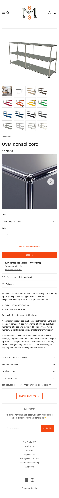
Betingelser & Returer (29, 458)
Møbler (29, 450)
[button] (29, 396)
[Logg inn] (49, 12)
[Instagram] (32, 480)
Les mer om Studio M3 (13, 270)
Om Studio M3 (29, 442)
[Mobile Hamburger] (3, 12)
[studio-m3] (29, 12)
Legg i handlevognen (29, 246)
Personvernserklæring (29, 462)
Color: (4, 214)
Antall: (4, 228)
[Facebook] (26, 480)
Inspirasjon (29, 446)
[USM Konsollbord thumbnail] (7, 91)
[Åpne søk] (7, 12)
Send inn (47, 428)
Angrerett (29, 466)
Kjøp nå (29, 255)
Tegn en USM (29, 454)
